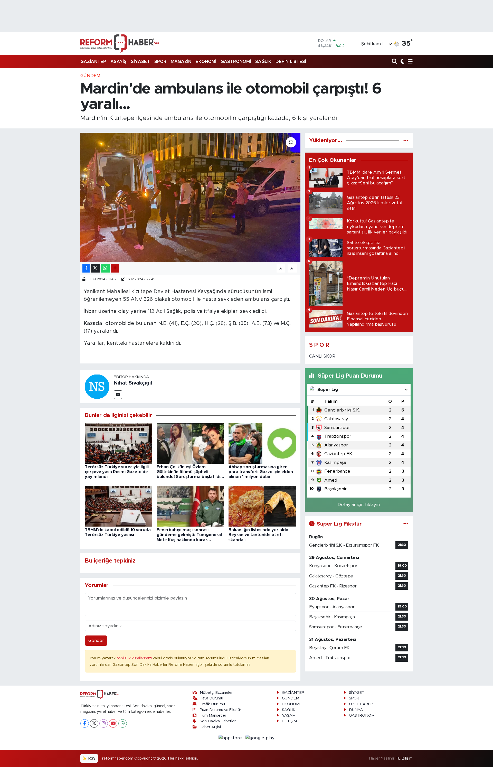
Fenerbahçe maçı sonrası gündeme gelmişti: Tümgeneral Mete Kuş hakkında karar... (189, 535)
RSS (91, 758)
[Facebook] (84, 723)
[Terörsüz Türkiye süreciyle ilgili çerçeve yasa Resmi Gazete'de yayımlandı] (118, 443)
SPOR (160, 61)
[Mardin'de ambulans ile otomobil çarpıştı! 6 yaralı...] (190, 197)
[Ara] (395, 61)
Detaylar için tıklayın (359, 504)
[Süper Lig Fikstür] (405, 524)
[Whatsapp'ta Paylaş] (105, 268)
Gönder (96, 640)
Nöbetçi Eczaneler (216, 693)
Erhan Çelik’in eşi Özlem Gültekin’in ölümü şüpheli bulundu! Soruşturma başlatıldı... (190, 472)
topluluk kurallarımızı (135, 658)
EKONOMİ (206, 61)
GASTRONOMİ (236, 61)
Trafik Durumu (212, 704)
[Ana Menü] (409, 61)
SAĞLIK (263, 61)
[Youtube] (113, 723)
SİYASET (140, 61)
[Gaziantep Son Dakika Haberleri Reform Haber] (119, 43)
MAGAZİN (181, 61)
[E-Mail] (118, 394)
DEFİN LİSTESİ (291, 61)
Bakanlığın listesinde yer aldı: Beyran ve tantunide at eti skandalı (258, 535)
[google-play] (260, 737)
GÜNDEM (90, 75)
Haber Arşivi (210, 727)
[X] (94, 723)
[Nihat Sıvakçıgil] (97, 386)
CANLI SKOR (322, 356)
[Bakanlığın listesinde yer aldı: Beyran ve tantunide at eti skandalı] (262, 506)
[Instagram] (103, 723)
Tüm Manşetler (213, 715)
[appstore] (230, 737)
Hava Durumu (211, 698)
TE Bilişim (404, 758)
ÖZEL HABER (361, 704)
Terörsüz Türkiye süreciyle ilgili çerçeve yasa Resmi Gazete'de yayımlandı (117, 472)
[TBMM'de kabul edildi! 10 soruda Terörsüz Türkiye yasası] (118, 506)
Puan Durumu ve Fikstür (220, 710)
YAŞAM (289, 715)
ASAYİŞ (118, 61)
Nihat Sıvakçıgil (133, 383)
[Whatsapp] (122, 723)
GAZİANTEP (93, 61)
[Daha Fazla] (115, 268)
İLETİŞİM (289, 721)
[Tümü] (405, 140)
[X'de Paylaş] (95, 268)
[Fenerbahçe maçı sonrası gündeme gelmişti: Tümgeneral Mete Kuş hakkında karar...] (190, 506)
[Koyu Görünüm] (402, 61)
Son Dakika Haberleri (218, 721)
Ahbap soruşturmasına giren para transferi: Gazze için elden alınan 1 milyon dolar (261, 472)
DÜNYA (356, 710)
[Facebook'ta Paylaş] (86, 268)
